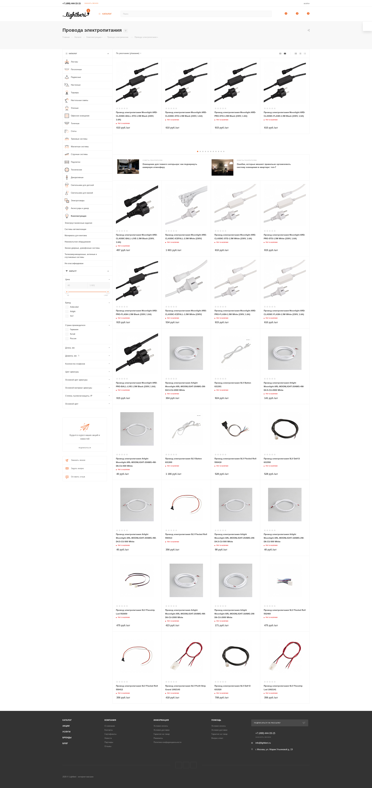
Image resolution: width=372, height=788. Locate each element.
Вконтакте (179, 765)
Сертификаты (110, 734)
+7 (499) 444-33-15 (71, 3)
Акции (66, 726)
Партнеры (108, 742)
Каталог (67, 720)
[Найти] (268, 14)
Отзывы (107, 746)
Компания (110, 720)
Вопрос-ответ (217, 738)
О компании (109, 726)
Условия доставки (161, 730)
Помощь (216, 720)
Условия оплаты (161, 726)
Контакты (108, 730)
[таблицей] (305, 53)
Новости (108, 738)
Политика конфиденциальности (167, 742)
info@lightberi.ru (263, 743)
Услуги (66, 732)
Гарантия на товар (162, 734)
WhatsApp (193, 765)
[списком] (300, 53)
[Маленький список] (280, 53)
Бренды (67, 737)
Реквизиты (158, 738)
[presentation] (309, 167)
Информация (161, 720)
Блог (65, 743)
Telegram (186, 765)
